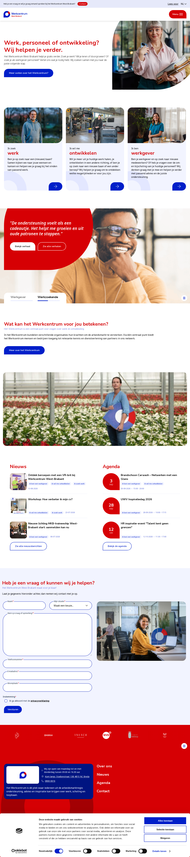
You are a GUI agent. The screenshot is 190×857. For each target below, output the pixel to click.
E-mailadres (13, 671)
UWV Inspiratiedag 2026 (136, 499)
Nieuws (103, 774)
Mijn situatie (59, 601)
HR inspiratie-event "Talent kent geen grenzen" (144, 525)
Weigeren (165, 838)
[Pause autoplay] (184, 298)
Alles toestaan (165, 820)
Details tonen (159, 851)
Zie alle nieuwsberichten (28, 546)
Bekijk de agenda (117, 546)
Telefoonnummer (15, 659)
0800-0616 (50, 781)
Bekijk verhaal (22, 251)
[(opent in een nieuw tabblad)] (17, 736)
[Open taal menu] (183, 3)
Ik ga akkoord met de (29, 700)
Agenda (103, 782)
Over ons (104, 766)
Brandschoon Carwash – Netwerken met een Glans (149, 477)
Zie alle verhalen (52, 251)
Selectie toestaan (165, 829)
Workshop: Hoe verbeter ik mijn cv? (50, 499)
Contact (82, 4)
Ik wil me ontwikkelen (61, 484)
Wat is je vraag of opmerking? (20, 613)
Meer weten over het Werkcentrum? (28, 73)
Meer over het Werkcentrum (24, 350)
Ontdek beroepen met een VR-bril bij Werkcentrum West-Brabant (51, 477)
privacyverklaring (40, 700)
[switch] (87, 851)
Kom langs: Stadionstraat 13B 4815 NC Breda (65, 776)
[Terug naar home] (15, 14)
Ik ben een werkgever (38, 484)
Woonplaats (13, 683)
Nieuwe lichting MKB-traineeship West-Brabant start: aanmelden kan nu (53, 525)
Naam (10, 601)
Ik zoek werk (79, 484)
